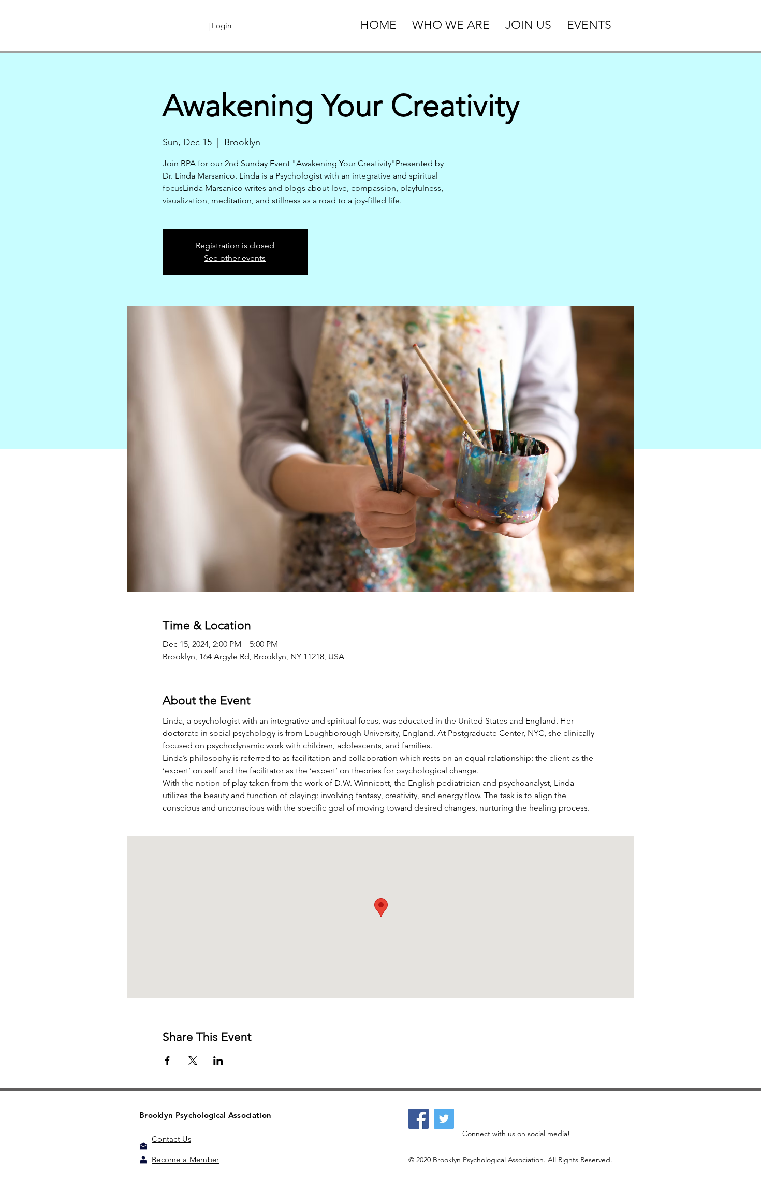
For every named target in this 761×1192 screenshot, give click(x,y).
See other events (235, 258)
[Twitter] (444, 1119)
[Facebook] (418, 1119)
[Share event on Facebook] (167, 1060)
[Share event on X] (193, 1060)
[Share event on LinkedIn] (218, 1060)
